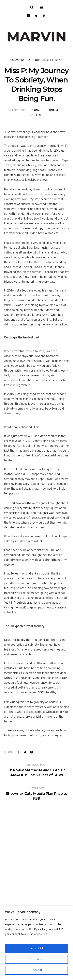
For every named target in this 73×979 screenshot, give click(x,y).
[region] (36, 942)
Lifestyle (56, 60)
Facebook (19, 752)
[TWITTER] (36, 16)
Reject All (36, 970)
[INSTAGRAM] (44, 16)
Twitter (25, 752)
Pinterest (31, 752)
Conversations (21, 60)
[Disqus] (36, 851)
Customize (36, 959)
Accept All (36, 948)
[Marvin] (36, 36)
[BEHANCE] (28, 16)
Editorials (41, 60)
